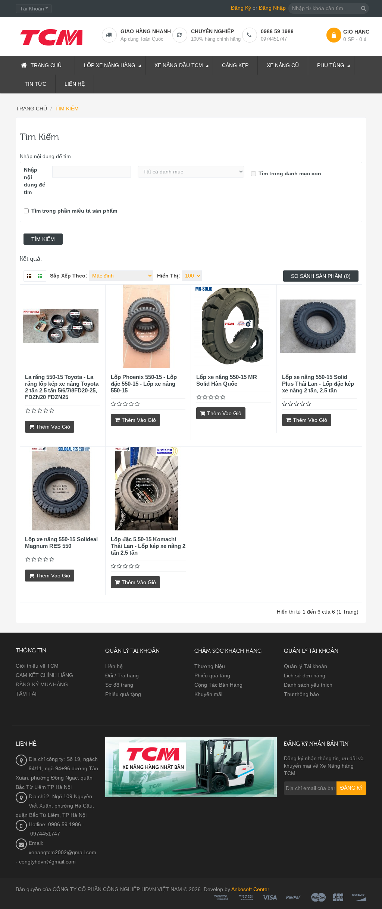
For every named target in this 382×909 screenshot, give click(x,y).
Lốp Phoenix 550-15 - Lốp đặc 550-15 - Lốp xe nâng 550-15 (144, 384)
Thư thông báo (301, 694)
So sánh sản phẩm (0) (321, 276)
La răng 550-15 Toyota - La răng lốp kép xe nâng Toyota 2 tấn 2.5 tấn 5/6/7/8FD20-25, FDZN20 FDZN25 (61, 387)
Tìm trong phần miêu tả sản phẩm (74, 211)
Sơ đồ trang (119, 685)
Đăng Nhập (272, 8)
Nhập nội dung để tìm (45, 156)
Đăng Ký (241, 8)
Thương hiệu (209, 666)
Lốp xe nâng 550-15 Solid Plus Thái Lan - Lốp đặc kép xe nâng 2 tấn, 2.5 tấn (318, 384)
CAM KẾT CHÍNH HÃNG (44, 675)
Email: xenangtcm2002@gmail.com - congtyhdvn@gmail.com (56, 852)
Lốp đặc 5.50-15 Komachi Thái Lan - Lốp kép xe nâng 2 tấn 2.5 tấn (148, 546)
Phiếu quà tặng (123, 694)
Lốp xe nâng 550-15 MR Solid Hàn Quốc (226, 380)
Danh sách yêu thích (308, 685)
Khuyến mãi (208, 694)
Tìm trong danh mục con (290, 173)
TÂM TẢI (26, 694)
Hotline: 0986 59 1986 (55, 824)
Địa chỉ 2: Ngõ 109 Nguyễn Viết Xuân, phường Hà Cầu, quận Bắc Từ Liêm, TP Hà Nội (55, 805)
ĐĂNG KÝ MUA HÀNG (42, 684)
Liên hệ (114, 666)
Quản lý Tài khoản (305, 666)
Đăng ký (351, 788)
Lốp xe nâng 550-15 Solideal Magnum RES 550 (61, 542)
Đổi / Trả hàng (122, 675)
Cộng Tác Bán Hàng (218, 685)
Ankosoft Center (250, 889)
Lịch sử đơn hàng (304, 675)
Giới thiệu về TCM (37, 666)
